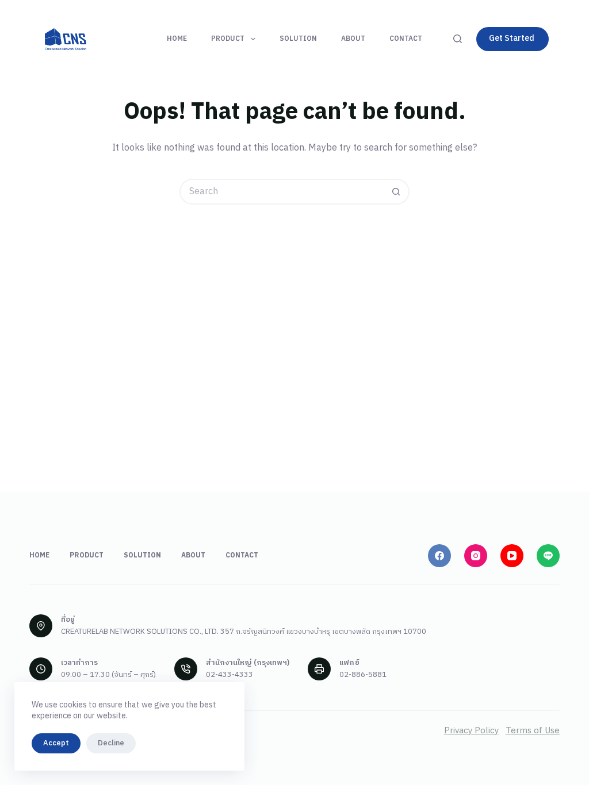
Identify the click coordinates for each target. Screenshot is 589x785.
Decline (111, 743)
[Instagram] (475, 555)
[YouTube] (511, 555)
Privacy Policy (471, 731)
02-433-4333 (229, 674)
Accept (56, 743)
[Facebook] (439, 555)
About (353, 38)
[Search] (457, 38)
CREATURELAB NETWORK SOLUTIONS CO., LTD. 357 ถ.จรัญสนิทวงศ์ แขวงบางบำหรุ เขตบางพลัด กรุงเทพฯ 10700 (243, 631)
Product (227, 38)
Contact (405, 38)
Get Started (511, 38)
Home (177, 38)
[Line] (548, 555)
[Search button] (397, 192)
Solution (298, 38)
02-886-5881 (363, 674)
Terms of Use (533, 731)
